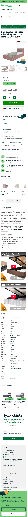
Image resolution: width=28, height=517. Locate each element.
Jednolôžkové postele (15, 317)
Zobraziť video (21, 41)
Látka (11, 324)
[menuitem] (3, 13)
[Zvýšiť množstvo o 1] (14, 97)
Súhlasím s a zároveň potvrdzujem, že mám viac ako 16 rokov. (13, 433)
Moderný (12, 356)
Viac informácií (5, 505)
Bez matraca (13, 337)
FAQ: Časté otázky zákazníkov (10, 474)
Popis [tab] (3, 200)
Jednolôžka (12, 360)
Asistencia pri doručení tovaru (10, 487)
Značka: (3, 42)
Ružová (11, 333)
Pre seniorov (19, 360)
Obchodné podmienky (8, 477)
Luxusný (17, 356)
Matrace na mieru (7, 483)
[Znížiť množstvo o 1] (4, 97)
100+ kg (12, 341)
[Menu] (25, 5)
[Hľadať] (16, 5)
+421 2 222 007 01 (9, 452)
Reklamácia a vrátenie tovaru (10, 472)
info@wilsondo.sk (9, 450)
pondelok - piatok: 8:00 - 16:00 (13, 460)
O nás (4, 468)
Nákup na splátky (7, 489)
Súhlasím (13, 513)
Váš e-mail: (13, 425)
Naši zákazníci (6, 479)
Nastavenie (13, 509)
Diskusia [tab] (18, 200)
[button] (7, 65)
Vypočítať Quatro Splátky (13, 108)
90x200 (11, 347)
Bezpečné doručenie (8, 481)
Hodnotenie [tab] (10, 200)
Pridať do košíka (13, 103)
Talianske (12, 361)
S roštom (12, 345)
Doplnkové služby (7, 475)
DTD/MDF (12, 335)
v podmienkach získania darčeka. (17, 27)
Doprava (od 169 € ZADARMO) (10, 470)
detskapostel (8, 457)
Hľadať (24, 9)
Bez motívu (12, 339)
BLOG (4, 485)
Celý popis (5, 123)
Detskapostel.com (9, 454)
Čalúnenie (17, 335)
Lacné (24, 360)
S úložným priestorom (15, 368)
